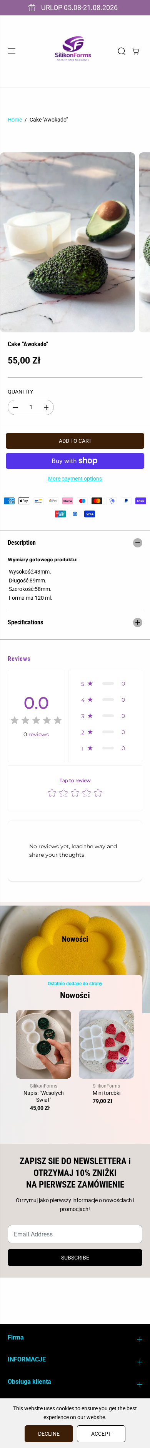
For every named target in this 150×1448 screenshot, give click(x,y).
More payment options (75, 478)
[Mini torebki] (106, 1044)
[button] (12, 51)
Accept (101, 1434)
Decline (49, 1434)
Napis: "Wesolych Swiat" (43, 1096)
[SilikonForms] (73, 51)
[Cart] (135, 51)
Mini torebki (106, 1093)
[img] (36, 721)
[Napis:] (43, 1044)
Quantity (20, 392)
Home (15, 120)
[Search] (121, 51)
